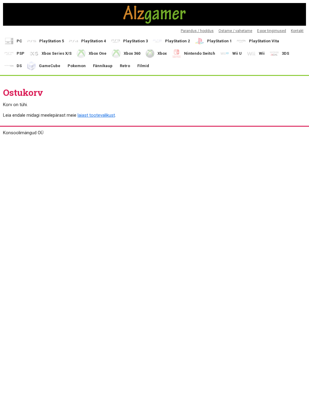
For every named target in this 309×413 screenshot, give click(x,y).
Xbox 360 (132, 53)
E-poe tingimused (271, 31)
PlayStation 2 (177, 41)
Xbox (162, 53)
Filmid (143, 65)
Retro (125, 65)
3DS (285, 53)
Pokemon (77, 65)
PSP (20, 53)
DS (19, 65)
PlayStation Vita (264, 41)
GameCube (49, 65)
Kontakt (297, 31)
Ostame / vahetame (235, 31)
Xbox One (98, 53)
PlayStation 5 (51, 41)
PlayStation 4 (93, 41)
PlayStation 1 (219, 41)
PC (19, 41)
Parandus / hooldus (197, 31)
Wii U (237, 53)
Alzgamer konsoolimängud (154, 14)
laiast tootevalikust (96, 115)
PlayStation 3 (135, 41)
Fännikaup (103, 65)
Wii (262, 53)
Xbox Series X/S (57, 53)
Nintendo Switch (199, 53)
